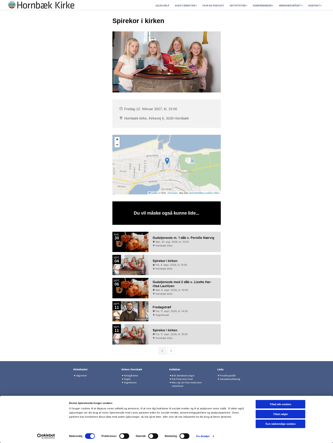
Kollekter (174, 369)
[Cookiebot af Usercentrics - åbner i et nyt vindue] (46, 436)
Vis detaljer (203, 436)
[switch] (124, 436)
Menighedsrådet (290, 5)
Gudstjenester (185, 5)
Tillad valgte (280, 414)
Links (220, 369)
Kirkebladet (80, 369)
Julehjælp (162, 5)
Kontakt (314, 5)
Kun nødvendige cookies (281, 423)
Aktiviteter (237, 5)
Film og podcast (213, 5)
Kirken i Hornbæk (131, 369)
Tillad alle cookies (280, 404)
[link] (186, 6)
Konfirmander (262, 5)
